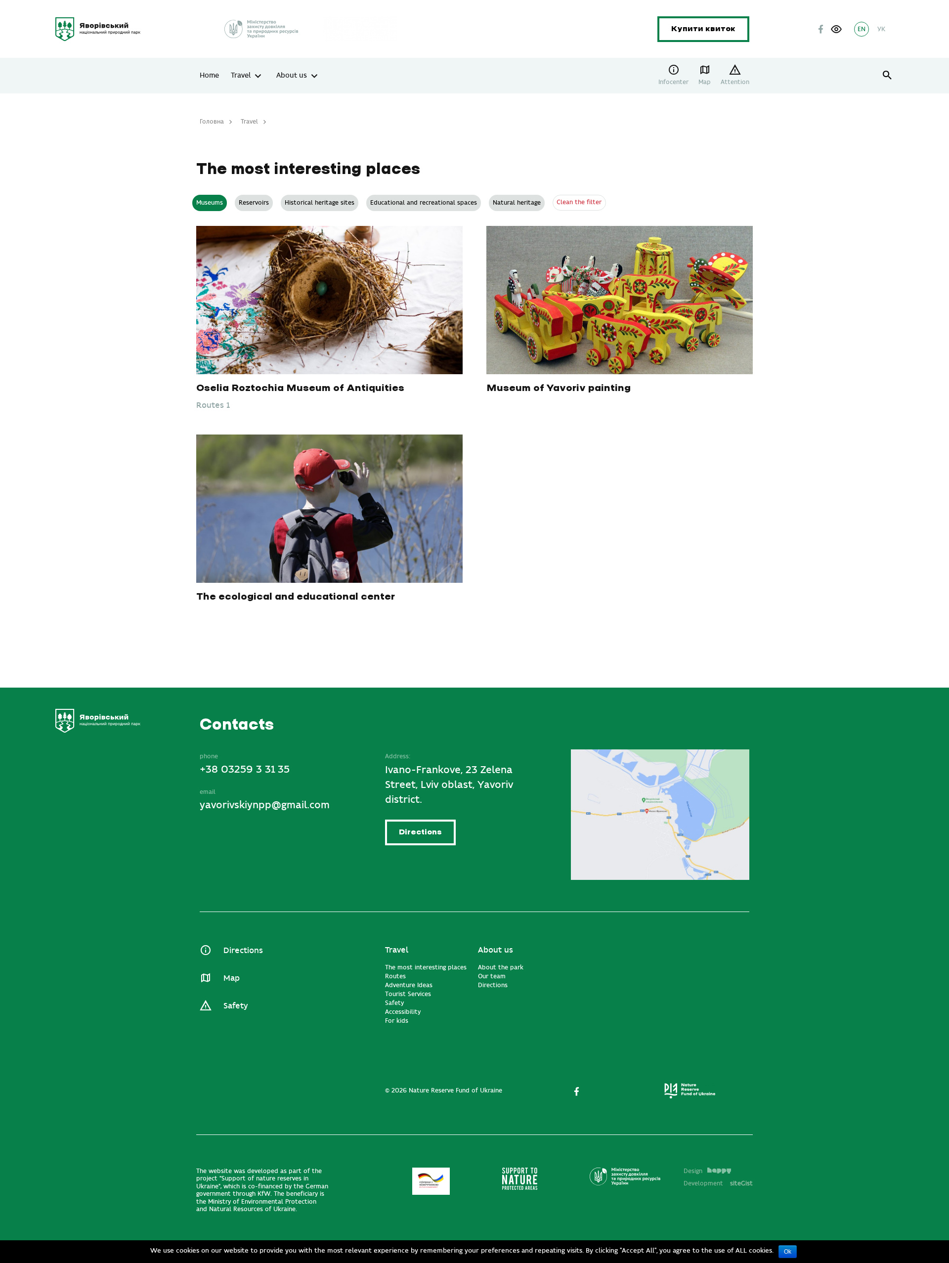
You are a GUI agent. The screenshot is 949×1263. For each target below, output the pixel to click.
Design (693, 1171)
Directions (420, 832)
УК (881, 29)
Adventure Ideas (408, 985)
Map (704, 82)
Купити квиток (703, 29)
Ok (787, 1251)
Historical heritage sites (319, 202)
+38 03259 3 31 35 (245, 769)
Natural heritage (517, 202)
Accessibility (403, 1011)
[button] (836, 29)
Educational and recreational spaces (423, 202)
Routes (395, 976)
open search (887, 75)
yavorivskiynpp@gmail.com (265, 805)
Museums (209, 202)
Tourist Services (408, 994)
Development (718, 1183)
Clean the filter (579, 202)
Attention (735, 82)
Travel (241, 76)
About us (291, 76)
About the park (500, 967)
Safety (235, 1006)
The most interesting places (426, 967)
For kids (396, 1020)
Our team (492, 976)
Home (209, 76)
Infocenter (673, 82)
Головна (212, 121)
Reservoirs (254, 202)
